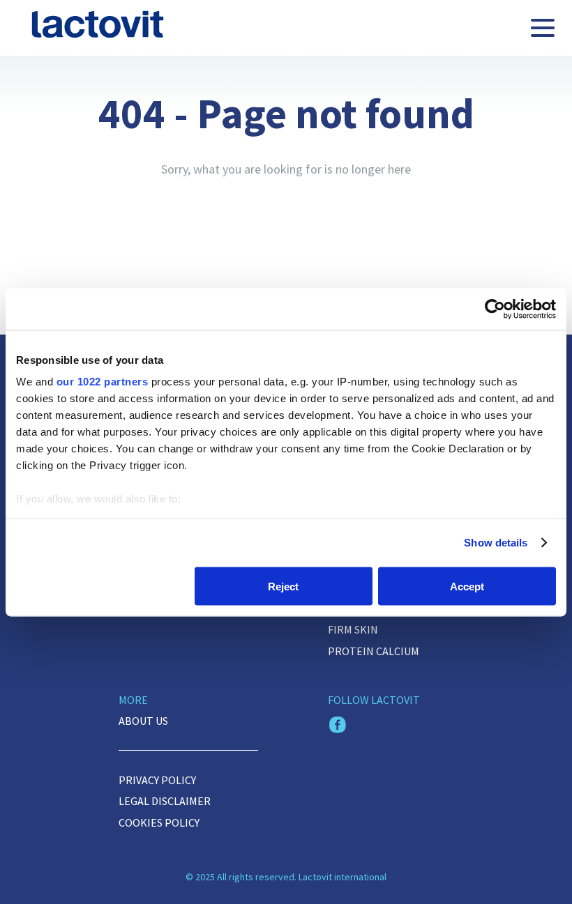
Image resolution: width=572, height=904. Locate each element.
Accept (467, 586)
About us (143, 721)
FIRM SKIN (353, 629)
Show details (495, 543)
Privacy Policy (157, 780)
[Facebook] (337, 726)
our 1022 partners (103, 382)
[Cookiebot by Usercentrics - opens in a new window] (495, 308)
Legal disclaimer (165, 801)
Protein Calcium (373, 651)
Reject (283, 586)
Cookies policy (159, 822)
